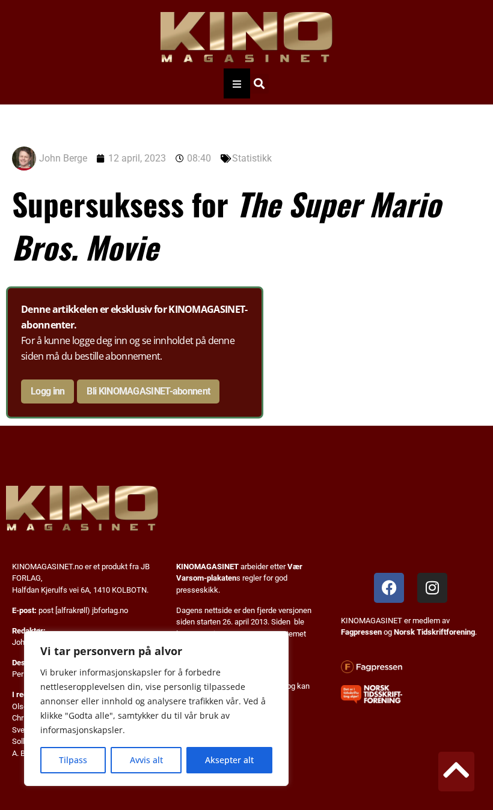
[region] (156, 708)
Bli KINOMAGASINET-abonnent (148, 391)
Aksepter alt (229, 760)
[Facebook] (389, 588)
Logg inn (47, 391)
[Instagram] (432, 588)
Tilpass (73, 760)
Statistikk (252, 158)
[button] (259, 84)
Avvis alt (146, 760)
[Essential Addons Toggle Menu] (237, 83)
